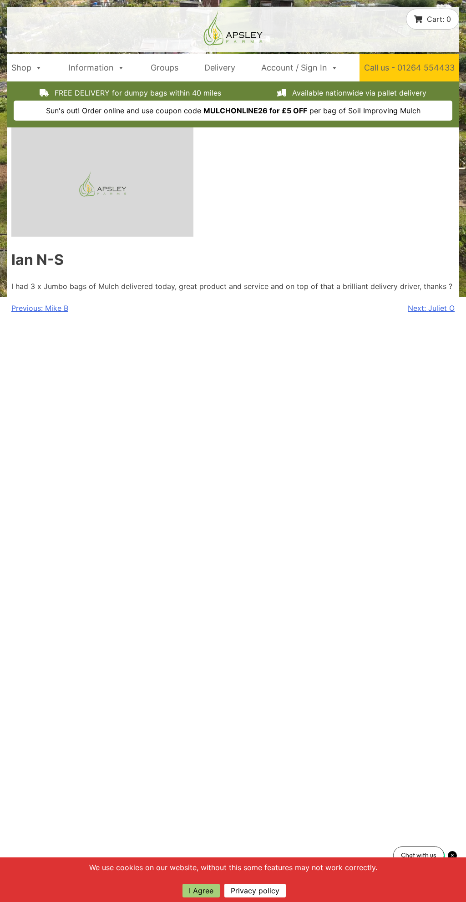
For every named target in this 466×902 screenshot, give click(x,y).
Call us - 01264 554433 (409, 67)
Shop (21, 67)
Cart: (439, 19)
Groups (164, 67)
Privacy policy (255, 890)
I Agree (201, 890)
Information (91, 67)
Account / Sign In (294, 67)
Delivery (219, 67)
